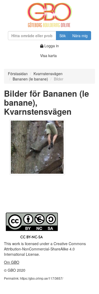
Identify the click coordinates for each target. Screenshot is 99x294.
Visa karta (48, 55)
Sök (62, 35)
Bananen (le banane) (30, 79)
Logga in (51, 45)
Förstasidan (18, 73)
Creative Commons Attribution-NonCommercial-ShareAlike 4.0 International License (45, 249)
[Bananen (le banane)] (37, 147)
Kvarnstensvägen (48, 73)
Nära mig (80, 35)
